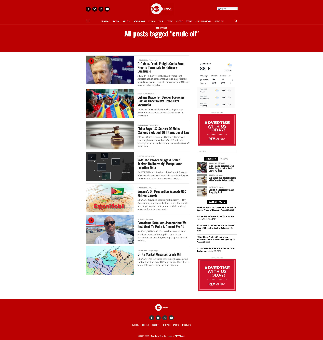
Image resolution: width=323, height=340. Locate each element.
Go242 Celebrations (203, 21)
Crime (161, 21)
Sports (189, 21)
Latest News (104, 21)
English (223, 9)
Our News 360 (161, 27)
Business (152, 21)
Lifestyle (179, 21)
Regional (126, 21)
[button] (203, 79)
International (139, 21)
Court (169, 21)
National (116, 21)
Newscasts (219, 21)
